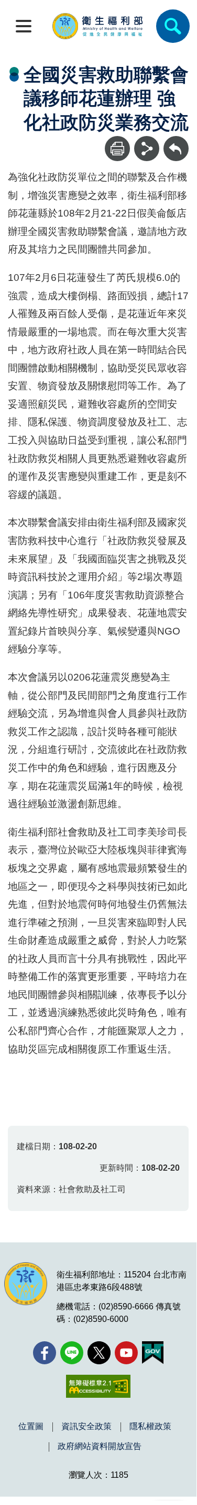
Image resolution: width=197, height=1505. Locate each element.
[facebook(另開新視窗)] (44, 1352)
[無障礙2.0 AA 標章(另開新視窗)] (98, 1386)
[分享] (146, 148)
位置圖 (30, 1426)
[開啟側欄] (23, 26)
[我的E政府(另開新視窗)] (152, 1352)
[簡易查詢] (173, 26)
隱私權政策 (150, 1426)
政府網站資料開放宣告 (99, 1446)
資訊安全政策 (86, 1426)
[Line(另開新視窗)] (71, 1352)
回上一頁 (176, 141)
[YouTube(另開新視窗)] (126, 1352)
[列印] (117, 148)
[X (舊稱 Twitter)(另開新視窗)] (99, 1352)
